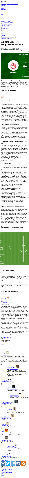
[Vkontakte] (3, 465)
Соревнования (4, 9)
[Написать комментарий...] (14, 346)
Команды (3, 12)
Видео (2, 14)
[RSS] (23, 465)
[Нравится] (10, 399)
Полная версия (4, 26)
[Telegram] (13, 465)
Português (15, 4)
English (7, 4)
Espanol (11, 4)
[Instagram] (18, 465)
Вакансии (6, 22)
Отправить (3, 349)
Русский (3, 4)
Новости (3, 5)
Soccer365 (3, 38)
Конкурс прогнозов (5, 21)
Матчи (2, 8)
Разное (2, 18)
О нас (2, 22)
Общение (3, 15)
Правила (11, 22)
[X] (8, 465)
